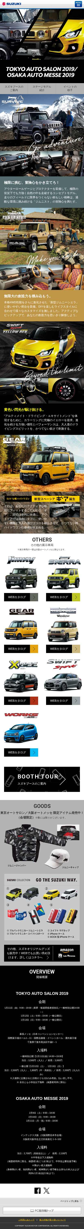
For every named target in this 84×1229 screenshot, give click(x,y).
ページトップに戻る (69, 1201)
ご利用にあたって (26, 1220)
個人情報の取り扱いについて (52, 1220)
